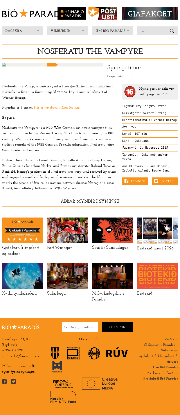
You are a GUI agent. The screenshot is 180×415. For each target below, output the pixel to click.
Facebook (138, 181)
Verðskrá (171, 339)
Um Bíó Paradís (110, 31)
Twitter (167, 181)
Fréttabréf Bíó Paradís (160, 378)
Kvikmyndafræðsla (162, 373)
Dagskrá (13, 31)
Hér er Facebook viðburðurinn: (57, 107)
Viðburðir (60, 31)
